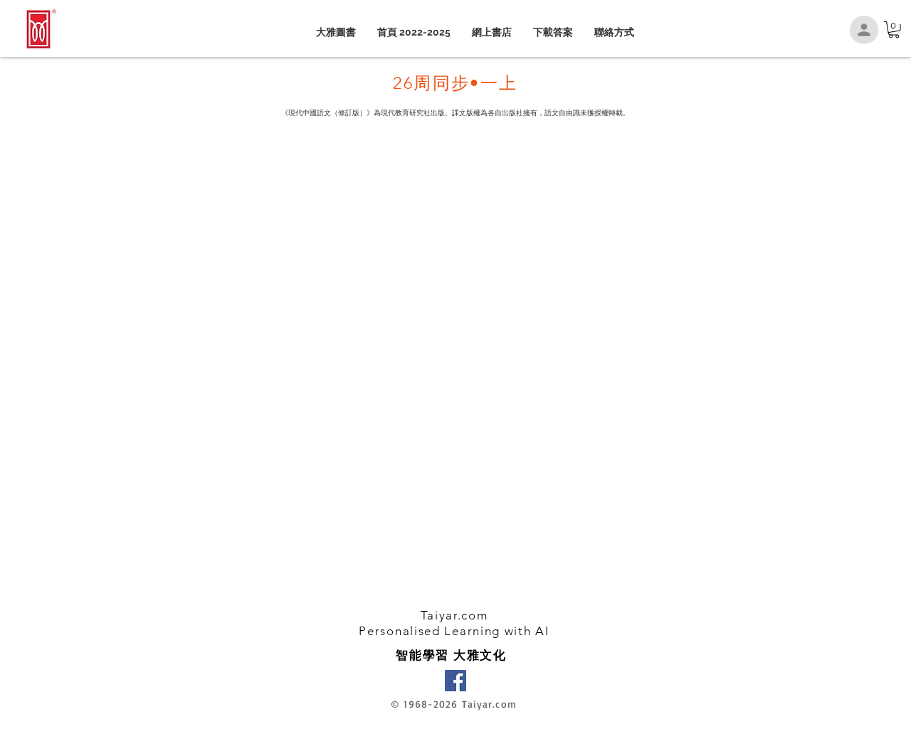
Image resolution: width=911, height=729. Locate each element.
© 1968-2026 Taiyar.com (454, 704)
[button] (894, 29)
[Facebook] (455, 680)
